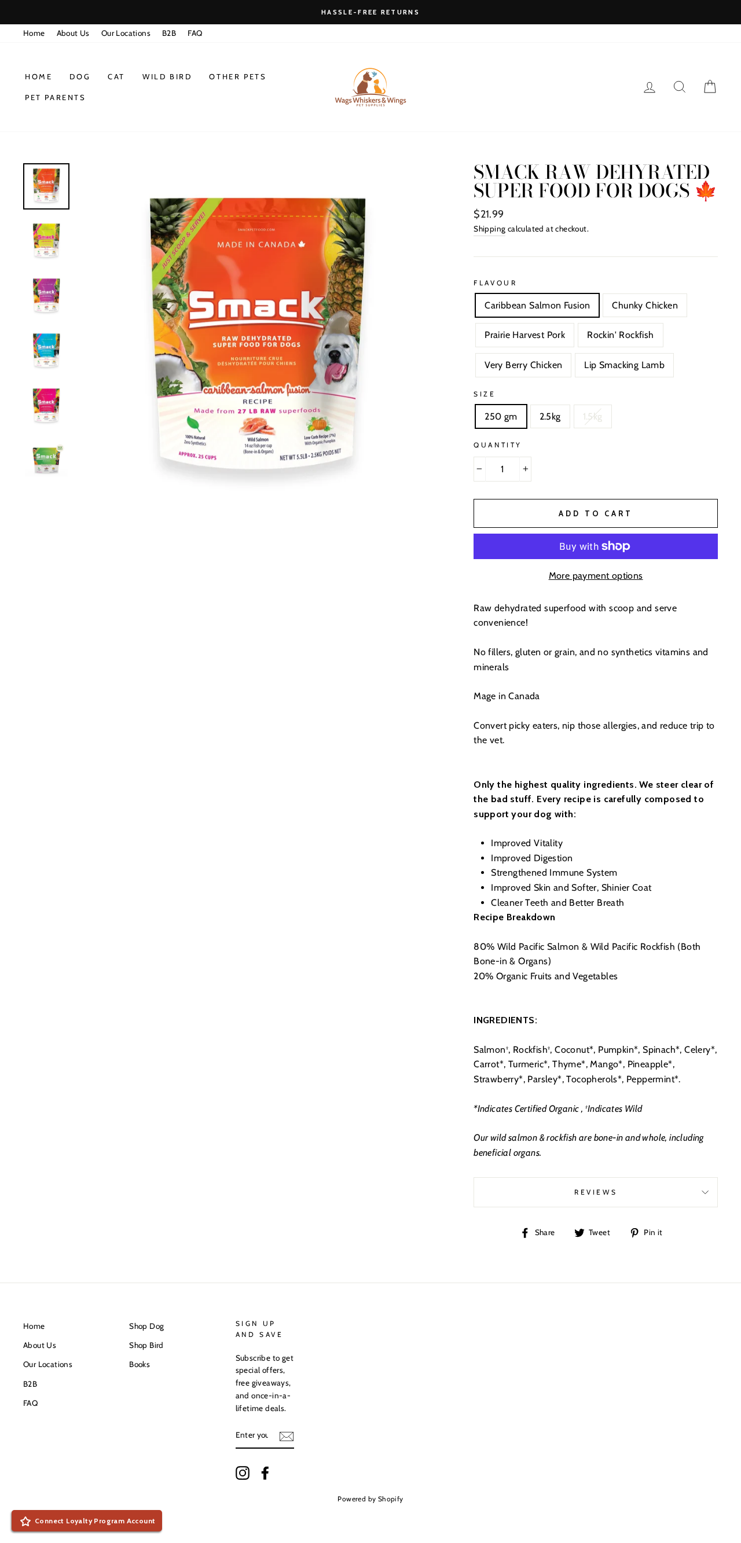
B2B (169, 33)
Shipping (489, 228)
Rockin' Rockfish (620, 334)
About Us (73, 33)
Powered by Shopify (370, 1498)
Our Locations (126, 33)
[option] (370, 12)
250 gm (501, 416)
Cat (116, 76)
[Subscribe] (286, 1435)
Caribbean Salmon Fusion (537, 305)
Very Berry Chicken (523, 364)
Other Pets (237, 76)
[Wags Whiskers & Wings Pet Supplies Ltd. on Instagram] (243, 1473)
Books (139, 1364)
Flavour (495, 282)
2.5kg (550, 416)
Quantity (498, 444)
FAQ (195, 33)
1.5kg (593, 416)
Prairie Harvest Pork (525, 334)
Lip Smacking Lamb (624, 364)
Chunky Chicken (645, 305)
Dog (79, 76)
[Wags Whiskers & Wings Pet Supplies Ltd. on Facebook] (265, 1473)
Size (485, 394)
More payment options (596, 575)
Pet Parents (55, 97)
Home (34, 33)
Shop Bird (146, 1345)
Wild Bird (167, 76)
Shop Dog (146, 1326)
